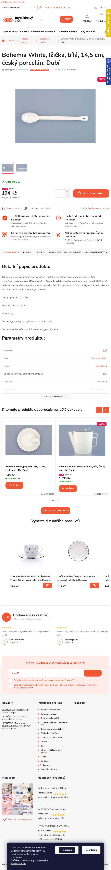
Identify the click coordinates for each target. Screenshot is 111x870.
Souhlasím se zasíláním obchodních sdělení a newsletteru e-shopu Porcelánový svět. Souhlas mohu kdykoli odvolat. (56, 686)
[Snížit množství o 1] (67, 195)
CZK (100, 7)
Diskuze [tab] (41, 252)
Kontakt (44, 761)
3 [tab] (58, 500)
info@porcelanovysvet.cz (13, 2)
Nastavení (67, 850)
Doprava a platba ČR (49, 718)
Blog (42, 746)
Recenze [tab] (27, 252)
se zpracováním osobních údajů (59, 680)
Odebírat (92, 673)
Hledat (66, 19)
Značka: (95, 208)
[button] (5, 560)
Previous (99, 410)
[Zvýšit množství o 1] (67, 191)
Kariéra (43, 741)
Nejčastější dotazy (48, 769)
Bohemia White (99, 358)
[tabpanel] (29, 457)
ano (105, 373)
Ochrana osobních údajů (51, 737)
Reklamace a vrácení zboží (52, 729)
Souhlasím (91, 850)
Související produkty (94, 252)
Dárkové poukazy (48, 714)
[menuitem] (10, 31)
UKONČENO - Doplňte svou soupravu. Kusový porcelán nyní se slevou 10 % (16, 726)
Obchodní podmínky (49, 733)
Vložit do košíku (93, 193)
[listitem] (31, 559)
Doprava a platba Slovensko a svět (53, 723)
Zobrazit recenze (34, 619)
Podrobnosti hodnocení (39, 70)
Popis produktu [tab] (11, 252)
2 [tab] (55, 500)
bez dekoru (101, 366)
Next (106, 410)
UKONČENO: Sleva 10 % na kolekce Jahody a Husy (14, 718)
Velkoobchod (46, 765)
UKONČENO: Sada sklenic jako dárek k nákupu (15, 711)
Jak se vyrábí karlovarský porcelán (51, 751)
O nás (43, 756)
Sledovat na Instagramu (20, 819)
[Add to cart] (47, 585)
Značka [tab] (65, 252)
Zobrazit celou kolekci (55, 510)
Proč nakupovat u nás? (11, 7)
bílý (105, 350)
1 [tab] (53, 500)
